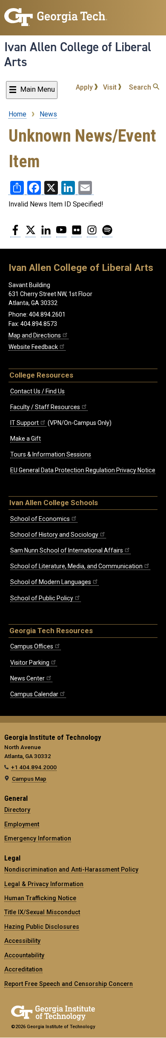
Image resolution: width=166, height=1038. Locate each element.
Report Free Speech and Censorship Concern (68, 983)
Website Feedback (33, 346)
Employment (21, 824)
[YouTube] (61, 233)
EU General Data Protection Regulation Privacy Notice (82, 470)
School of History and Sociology (54, 534)
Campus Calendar (34, 694)
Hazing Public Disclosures (41, 926)
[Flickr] (77, 233)
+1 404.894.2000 (34, 767)
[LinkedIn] (46, 233)
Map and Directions (35, 335)
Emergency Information (37, 838)
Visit (110, 87)
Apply (85, 87)
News (48, 114)
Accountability (24, 955)
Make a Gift (25, 438)
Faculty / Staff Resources (45, 407)
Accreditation (23, 969)
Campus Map (29, 778)
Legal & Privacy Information (43, 884)
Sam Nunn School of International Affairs (66, 550)
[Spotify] (107, 233)
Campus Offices (31, 646)
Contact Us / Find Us (37, 391)
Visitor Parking (29, 662)
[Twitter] (31, 233)
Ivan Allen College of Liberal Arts (77, 54)
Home (17, 114)
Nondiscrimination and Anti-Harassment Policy (71, 869)
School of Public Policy (41, 598)
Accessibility (22, 940)
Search (141, 87)
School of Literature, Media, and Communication (76, 566)
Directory (17, 809)
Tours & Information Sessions (50, 454)
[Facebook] (15, 233)
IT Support (24, 422)
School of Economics (40, 518)
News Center (27, 678)
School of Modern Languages (50, 582)
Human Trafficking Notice (40, 898)
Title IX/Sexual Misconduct (42, 912)
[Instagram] (92, 233)
